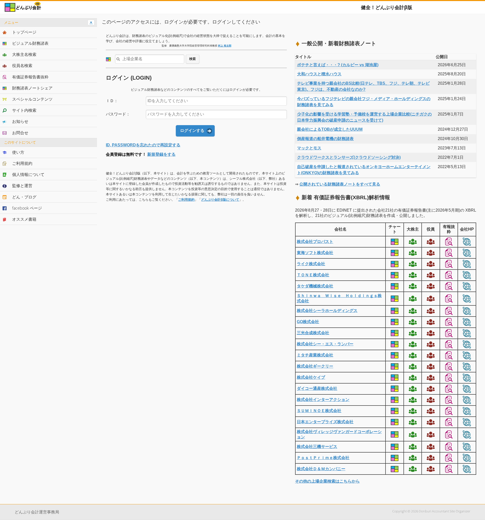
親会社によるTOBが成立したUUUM (329, 129)
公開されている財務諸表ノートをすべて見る (339, 184)
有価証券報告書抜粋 (30, 77)
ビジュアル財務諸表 (30, 43)
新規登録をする (161, 154)
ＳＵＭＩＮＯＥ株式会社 (319, 411)
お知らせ (20, 121)
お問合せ (20, 132)
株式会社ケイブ (311, 377)
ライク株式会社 (311, 264)
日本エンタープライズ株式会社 (325, 422)
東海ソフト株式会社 (315, 253)
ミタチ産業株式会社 (315, 355)
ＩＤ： (112, 101)
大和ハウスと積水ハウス (319, 74)
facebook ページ (27, 208)
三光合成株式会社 (313, 333)
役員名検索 (22, 65)
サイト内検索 (24, 110)
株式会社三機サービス (317, 446)
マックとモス (309, 148)
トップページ (24, 32)
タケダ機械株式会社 (315, 286)
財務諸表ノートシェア (32, 88)
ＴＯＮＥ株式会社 (313, 275)
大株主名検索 (24, 54)
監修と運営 (22, 185)
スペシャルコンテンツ (32, 99)
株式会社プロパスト (315, 241)
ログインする (192, 130)
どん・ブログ (24, 197)
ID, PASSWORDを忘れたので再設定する (143, 145)
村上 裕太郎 (224, 45)
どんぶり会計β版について (220, 199)
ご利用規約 (186, 199)
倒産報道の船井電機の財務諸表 (325, 139)
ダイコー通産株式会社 (317, 388)
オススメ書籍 (24, 219)
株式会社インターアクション (323, 399)
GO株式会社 (308, 322)
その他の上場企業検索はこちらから (327, 481)
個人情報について (28, 174)
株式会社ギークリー (315, 366)
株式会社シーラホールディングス (327, 310)
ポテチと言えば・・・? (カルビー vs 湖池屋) (337, 65)
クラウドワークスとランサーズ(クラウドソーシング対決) (349, 157)
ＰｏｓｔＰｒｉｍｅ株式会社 (323, 458)
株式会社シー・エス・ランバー (325, 344)
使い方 (18, 152)
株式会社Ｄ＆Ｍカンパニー (321, 469)
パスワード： (118, 114)
